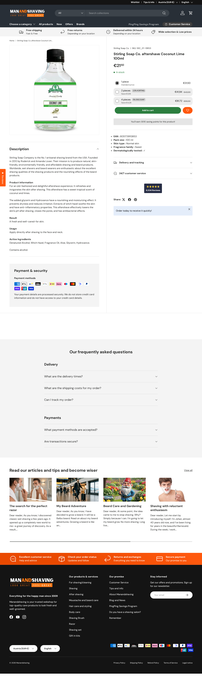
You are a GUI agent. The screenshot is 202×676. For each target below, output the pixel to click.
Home (11, 40)
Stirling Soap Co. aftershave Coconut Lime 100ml (35, 40)
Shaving (73, 588)
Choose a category (20, 24)
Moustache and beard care (83, 600)
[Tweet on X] (124, 200)
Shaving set (75, 629)
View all (188, 470)
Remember (115, 618)
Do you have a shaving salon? (125, 612)
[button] (191, 13)
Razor (72, 623)
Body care (74, 612)
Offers (69, 24)
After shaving (76, 594)
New (59, 24)
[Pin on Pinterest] (135, 200)
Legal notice (187, 663)
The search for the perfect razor (28, 508)
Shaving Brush (76, 618)
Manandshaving (22, 663)
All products (46, 24)
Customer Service (119, 582)
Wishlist (135, 2)
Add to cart (148, 110)
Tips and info (116, 588)
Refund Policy (153, 663)
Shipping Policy (136, 663)
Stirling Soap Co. (121, 48)
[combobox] (112, 13)
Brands (80, 24)
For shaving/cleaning (80, 582)
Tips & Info (148, 2)
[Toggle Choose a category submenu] (34, 24)
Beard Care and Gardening (122, 506)
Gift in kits (74, 635)
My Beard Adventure (71, 506)
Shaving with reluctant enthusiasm (166, 508)
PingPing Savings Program (144, 24)
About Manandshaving (121, 594)
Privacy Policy (119, 663)
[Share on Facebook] (129, 200)
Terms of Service (171, 663)
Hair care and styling (80, 606)
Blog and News (117, 600)
